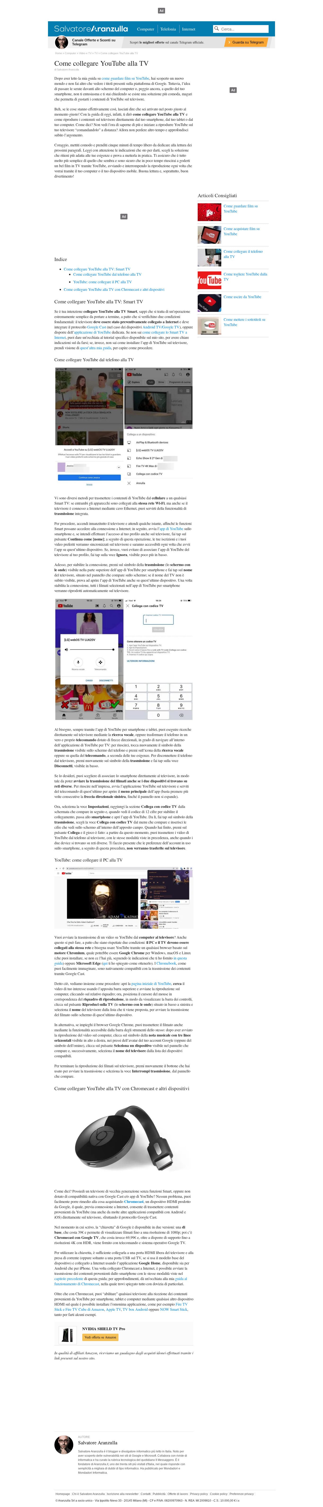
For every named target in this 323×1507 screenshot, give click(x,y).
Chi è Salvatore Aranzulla (88, 1494)
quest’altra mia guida (95, 347)
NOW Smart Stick (173, 1309)
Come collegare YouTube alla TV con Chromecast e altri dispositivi (114, 289)
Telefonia (168, 29)
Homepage (63, 1494)
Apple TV (113, 1309)
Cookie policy (218, 1494)
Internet (188, 29)
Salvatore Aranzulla (68, 69)
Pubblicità (159, 1494)
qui (105, 963)
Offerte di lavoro (178, 1494)
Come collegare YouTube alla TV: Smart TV (97, 268)
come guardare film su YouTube (125, 78)
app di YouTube (171, 528)
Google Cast (96, 326)
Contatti (146, 1494)
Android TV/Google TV (161, 326)
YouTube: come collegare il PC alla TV (102, 281)
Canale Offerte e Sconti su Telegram (93, 42)
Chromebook (166, 963)
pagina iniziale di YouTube (151, 983)
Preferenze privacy (242, 1494)
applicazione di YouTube (92, 332)
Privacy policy (199, 1494)
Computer (145, 29)
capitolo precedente (68, 1278)
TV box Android (135, 1309)
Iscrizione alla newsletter (123, 1494)
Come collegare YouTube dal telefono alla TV (107, 274)
